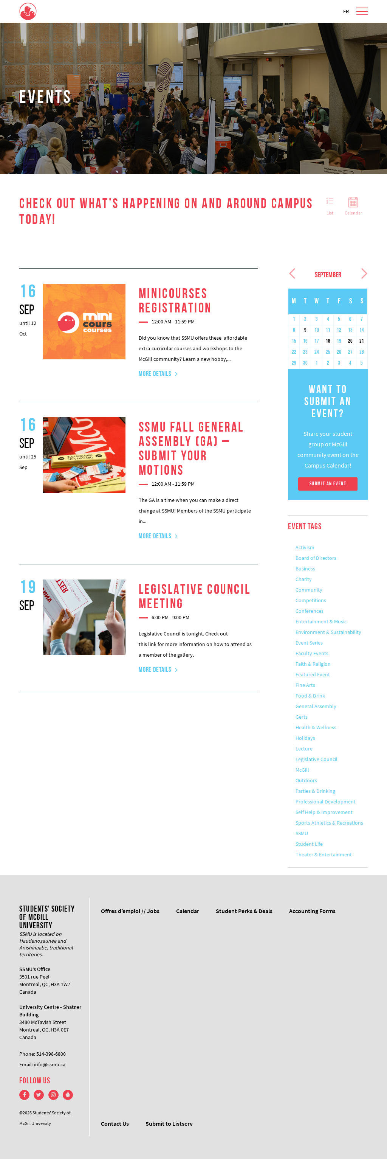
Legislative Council (316, 759)
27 (350, 352)
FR (346, 11)
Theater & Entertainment (324, 854)
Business (305, 568)
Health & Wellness (316, 727)
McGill (302, 769)
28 (361, 352)
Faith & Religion (313, 663)
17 (316, 341)
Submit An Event (328, 484)
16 (305, 341)
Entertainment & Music (321, 621)
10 (316, 330)
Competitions (311, 600)
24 (316, 352)
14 (361, 330)
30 (305, 363)
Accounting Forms (312, 911)
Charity (304, 579)
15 (294, 341)
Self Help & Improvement (324, 812)
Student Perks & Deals (244, 911)
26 (339, 352)
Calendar (353, 213)
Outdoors (306, 780)
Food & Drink (310, 695)
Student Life (309, 844)
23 (305, 352)
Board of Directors (316, 558)
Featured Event (313, 674)
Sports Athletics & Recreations (329, 822)
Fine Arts (305, 685)
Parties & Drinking (315, 791)
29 (294, 363)
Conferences (310, 610)
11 (328, 330)
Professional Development (326, 801)
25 (328, 352)
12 (339, 330)
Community (309, 589)
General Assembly (316, 706)
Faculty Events (312, 653)
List (330, 213)
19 (339, 341)
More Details (155, 374)
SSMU (302, 833)
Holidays (305, 738)
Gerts (302, 716)
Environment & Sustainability (328, 632)
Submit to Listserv (169, 1123)
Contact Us (115, 1123)
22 (294, 352)
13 (350, 330)
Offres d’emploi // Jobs (130, 911)
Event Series (309, 642)
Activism (305, 547)
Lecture (304, 748)
